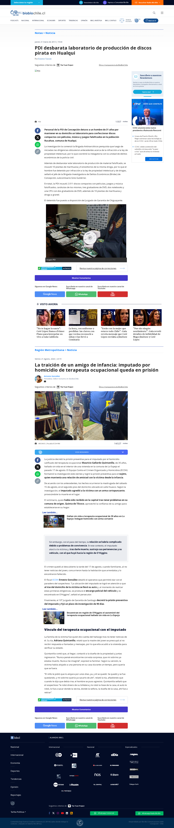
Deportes (62, 20)
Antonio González (52, 376)
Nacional (25, 20)
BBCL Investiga (96, 20)
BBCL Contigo (110, 20)
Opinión (84, 20)
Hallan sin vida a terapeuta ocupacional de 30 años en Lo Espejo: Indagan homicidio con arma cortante (96, 517)
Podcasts (14, 20)
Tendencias (73, 20)
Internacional (38, 20)
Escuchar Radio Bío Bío (148, 2)
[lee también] (55, 521)
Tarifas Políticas (17, 812)
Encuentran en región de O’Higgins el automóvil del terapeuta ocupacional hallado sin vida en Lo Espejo (93, 614)
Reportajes (16, 795)
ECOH (55, 579)
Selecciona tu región (23, 2)
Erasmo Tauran (45, 58)
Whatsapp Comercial (106, 813)
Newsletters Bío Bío (91, 2)
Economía (51, 20)
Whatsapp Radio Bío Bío (151, 813)
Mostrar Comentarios (81, 278)
